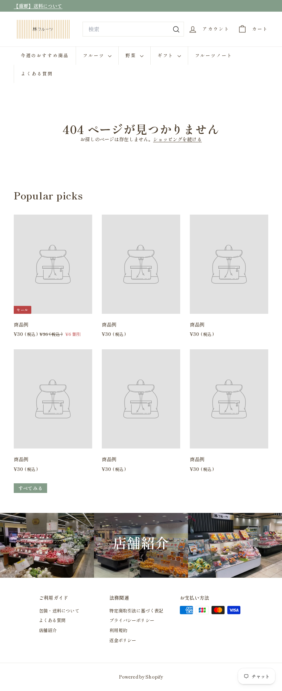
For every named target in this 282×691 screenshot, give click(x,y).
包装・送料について (59, 610)
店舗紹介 (48, 630)
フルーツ (94, 55)
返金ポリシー (123, 640)
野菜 (132, 55)
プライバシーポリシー (131, 620)
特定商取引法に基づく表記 (136, 610)
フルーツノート (213, 55)
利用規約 (118, 630)
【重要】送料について (38, 5)
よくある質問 (37, 73)
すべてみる (30, 488)
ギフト (166, 55)
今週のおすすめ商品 (45, 55)
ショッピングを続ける (177, 139)
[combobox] (133, 29)
